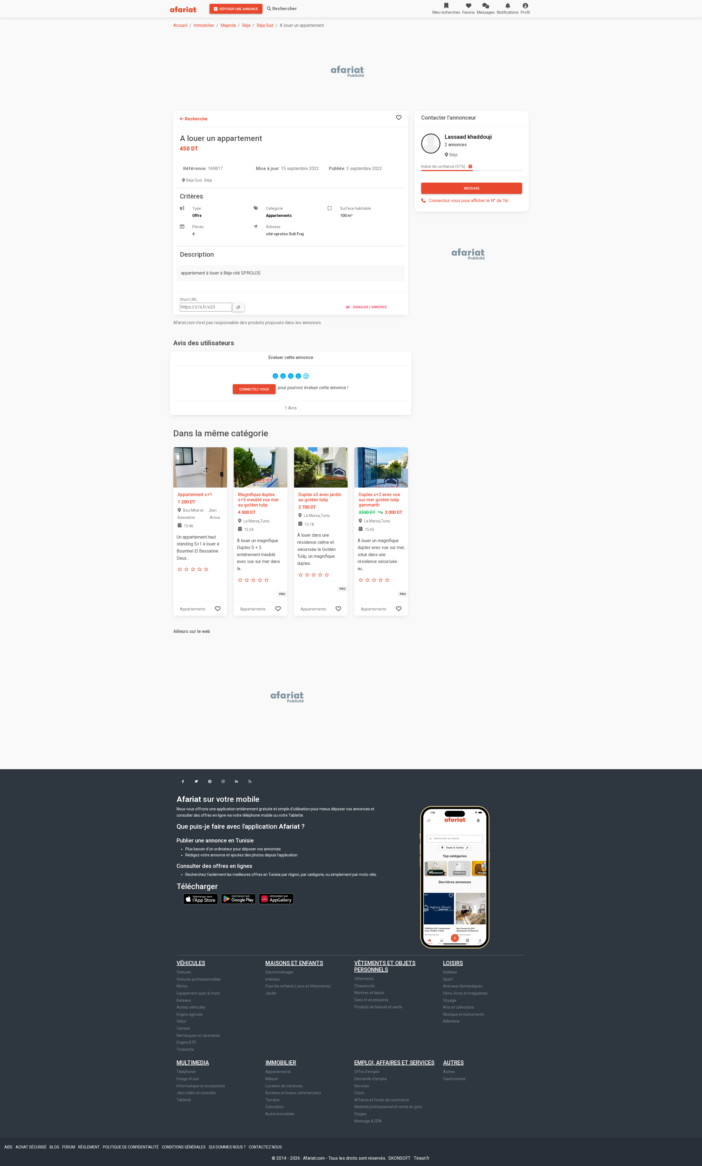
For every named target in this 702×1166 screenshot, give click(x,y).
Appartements (278, 1071)
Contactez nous (265, 1147)
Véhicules (191, 963)
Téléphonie (186, 1071)
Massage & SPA (368, 1121)
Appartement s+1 (195, 494)
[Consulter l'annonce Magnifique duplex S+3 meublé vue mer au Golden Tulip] (260, 467)
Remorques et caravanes (198, 1035)
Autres (453, 1062)
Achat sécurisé (31, 1147)
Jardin (270, 993)
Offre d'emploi (367, 1071)
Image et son (188, 1079)
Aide (8, 1147)
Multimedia (193, 1062)
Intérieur (272, 979)
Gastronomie (454, 1079)
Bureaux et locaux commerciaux (293, 1093)
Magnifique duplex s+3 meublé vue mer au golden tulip (258, 500)
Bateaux (184, 1000)
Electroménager (279, 972)
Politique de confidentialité (131, 1147)
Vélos (181, 1021)
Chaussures (364, 986)
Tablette (184, 1100)
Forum (69, 1147)
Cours (359, 1093)
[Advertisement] (337, 71)
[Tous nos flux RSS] (250, 782)
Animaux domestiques (462, 986)
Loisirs (453, 963)
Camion (183, 1028)
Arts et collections (458, 1007)
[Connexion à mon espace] (398, 117)
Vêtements (364, 979)
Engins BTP (186, 1042)
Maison (271, 1079)
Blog (55, 1147)
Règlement (89, 1147)
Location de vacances (284, 1086)
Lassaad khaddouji (468, 137)
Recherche (196, 118)
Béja (246, 25)
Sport (448, 979)
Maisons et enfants (294, 963)
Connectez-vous (254, 389)
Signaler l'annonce (369, 307)
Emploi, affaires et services (394, 1062)
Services (361, 1086)
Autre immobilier (280, 1114)
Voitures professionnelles (199, 979)
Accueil (180, 25)
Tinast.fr (421, 1158)
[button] (525, 8)
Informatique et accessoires (201, 1086)
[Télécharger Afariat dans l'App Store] (201, 898)
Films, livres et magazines (465, 993)
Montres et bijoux (369, 992)
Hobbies (450, 972)
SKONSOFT (400, 1158)
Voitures (184, 972)
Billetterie (451, 1021)
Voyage (449, 1000)
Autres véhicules (191, 1007)
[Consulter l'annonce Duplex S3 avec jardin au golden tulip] (321, 467)
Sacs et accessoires (371, 1000)
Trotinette (185, 1049)
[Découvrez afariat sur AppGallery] (276, 898)
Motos (182, 986)
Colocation (274, 1107)
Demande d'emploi (370, 1079)
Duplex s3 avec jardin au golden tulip (319, 497)
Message (472, 188)
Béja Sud (265, 25)
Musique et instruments (463, 1014)
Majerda (228, 25)
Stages (360, 1114)
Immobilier (204, 25)
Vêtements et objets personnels (384, 966)
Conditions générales (184, 1147)
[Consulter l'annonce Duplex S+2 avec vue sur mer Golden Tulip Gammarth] (381, 467)
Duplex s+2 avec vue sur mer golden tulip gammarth (379, 500)
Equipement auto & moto (198, 993)
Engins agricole (190, 1014)
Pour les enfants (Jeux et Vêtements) (298, 986)
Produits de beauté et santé (378, 1007)
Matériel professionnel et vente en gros (388, 1107)
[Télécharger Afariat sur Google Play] (239, 898)
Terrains (272, 1100)
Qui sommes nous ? (228, 1147)
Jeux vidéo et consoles (196, 1093)
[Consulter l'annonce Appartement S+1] (200, 467)
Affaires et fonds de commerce (381, 1100)
